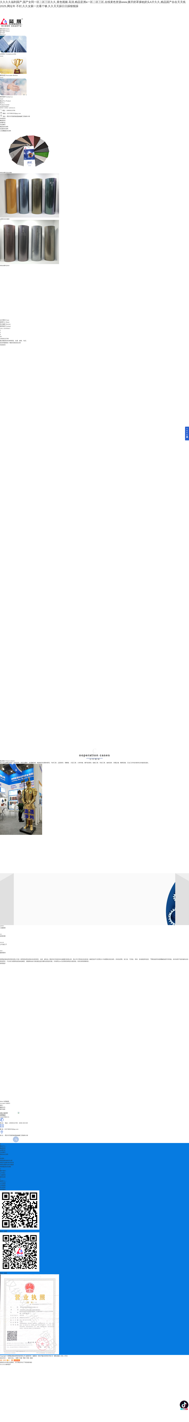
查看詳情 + (51, 856)
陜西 (17, 1358)
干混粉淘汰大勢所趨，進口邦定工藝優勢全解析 (14, 1047)
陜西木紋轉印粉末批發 (7, 1162)
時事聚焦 (3, 1189)
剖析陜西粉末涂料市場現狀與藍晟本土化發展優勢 (13, 1072)
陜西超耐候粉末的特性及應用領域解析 (10, 1083)
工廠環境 (3, 1175)
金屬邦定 (3, 122)
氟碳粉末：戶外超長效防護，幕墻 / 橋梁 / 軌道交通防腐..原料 (19, 1055)
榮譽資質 (9, 75)
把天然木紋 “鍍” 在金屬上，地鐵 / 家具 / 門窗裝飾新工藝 (14, 1065)
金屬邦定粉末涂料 (5, 605)
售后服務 (5, 324)
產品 (2, 102)
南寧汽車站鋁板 (149, 870)
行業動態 (3, 1185)
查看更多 (3, 963)
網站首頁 (4, 29)
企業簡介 (8, 54)
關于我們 (5, 31)
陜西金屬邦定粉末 (5, 746)
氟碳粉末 (3, 120)
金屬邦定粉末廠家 (5, 697)
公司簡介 (3, 1173)
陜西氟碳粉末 (4, 556)
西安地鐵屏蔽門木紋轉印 (55, 858)
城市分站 (11, 1358)
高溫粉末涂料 (4, 128)
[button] (186, 849)
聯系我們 (6, 97)
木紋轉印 (3, 124)
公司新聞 (3, 1183)
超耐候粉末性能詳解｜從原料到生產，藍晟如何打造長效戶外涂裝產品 (18, 1068)
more (1, 56)
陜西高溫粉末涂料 (4, 192)
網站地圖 (57, 1356)
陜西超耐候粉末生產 (6, 1160)
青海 (27, 1358)
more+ (2, 824)
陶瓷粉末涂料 (4, 126)
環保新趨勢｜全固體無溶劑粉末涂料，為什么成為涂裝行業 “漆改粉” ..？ (22, 1039)
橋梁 (97, 867)
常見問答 (3, 1187)
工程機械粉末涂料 (5, 131)
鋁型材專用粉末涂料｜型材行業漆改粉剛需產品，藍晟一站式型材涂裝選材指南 (20, 1061)
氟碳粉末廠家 (4, 512)
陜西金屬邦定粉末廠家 (7, 1164)
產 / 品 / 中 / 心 (94, 355)
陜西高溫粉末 (3, 272)
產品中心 (5, 101)
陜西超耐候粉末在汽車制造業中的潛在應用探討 (12, 1076)
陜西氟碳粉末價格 (5, 463)
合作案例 (4, 320)
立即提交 (2, 1115)
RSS (66, 1356)
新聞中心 (4, 322)
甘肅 (20, 1358)
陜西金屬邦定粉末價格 (7, 649)
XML (62, 1356)
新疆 (31, 1358)
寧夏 (24, 1358)
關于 (2, 32)
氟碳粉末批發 (4, 414)
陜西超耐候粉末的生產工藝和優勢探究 (10, 1080)
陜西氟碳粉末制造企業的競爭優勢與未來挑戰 (12, 1087)
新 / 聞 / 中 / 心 (94, 984)
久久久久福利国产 (5, 1364)
